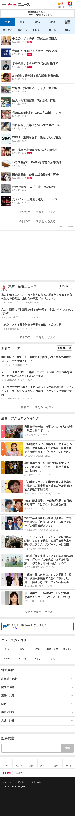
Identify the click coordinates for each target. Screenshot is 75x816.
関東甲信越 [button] (7, 687)
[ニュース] (19, 4)
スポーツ (22, 30)
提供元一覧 (64, 347)
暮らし (52, 30)
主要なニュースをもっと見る (37, 212)
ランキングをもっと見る (37, 612)
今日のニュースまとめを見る (37, 221)
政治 (52, 22)
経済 (37, 22)
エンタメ (7, 30)
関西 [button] (4, 703)
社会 (22, 22)
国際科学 (67, 22)
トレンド (37, 30)
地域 (67, 30)
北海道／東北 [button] (9, 678)
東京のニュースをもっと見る (37, 337)
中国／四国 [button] (7, 712)
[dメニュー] (6, 773)
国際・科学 (52, 649)
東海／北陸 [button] (7, 695)
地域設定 (65, 286)
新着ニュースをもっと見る (37, 407)
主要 (7, 22)
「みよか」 (18, 628)
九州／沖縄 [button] (7, 720)
